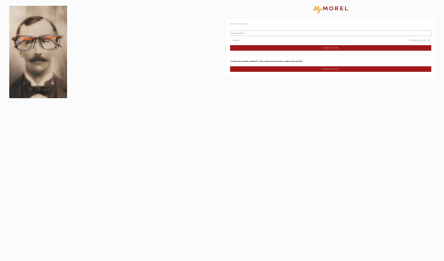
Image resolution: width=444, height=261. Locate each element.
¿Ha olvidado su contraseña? (417, 40)
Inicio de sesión (331, 48)
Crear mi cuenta (331, 69)
